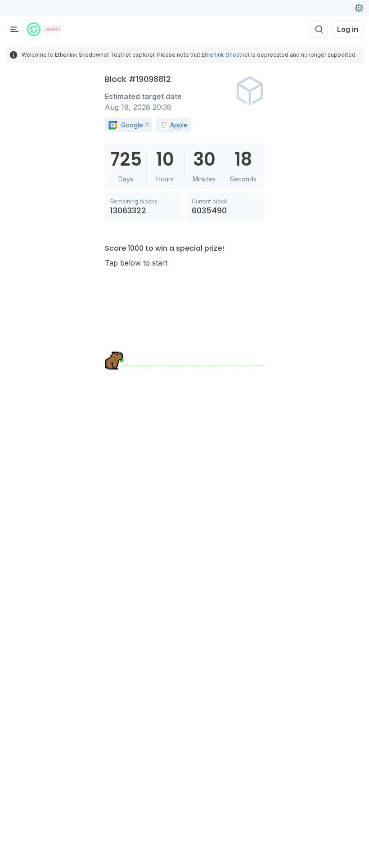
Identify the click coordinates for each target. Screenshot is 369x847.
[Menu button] (14, 29)
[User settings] (359, 8)
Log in (347, 29)
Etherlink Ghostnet (226, 54)
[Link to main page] (33, 29)
